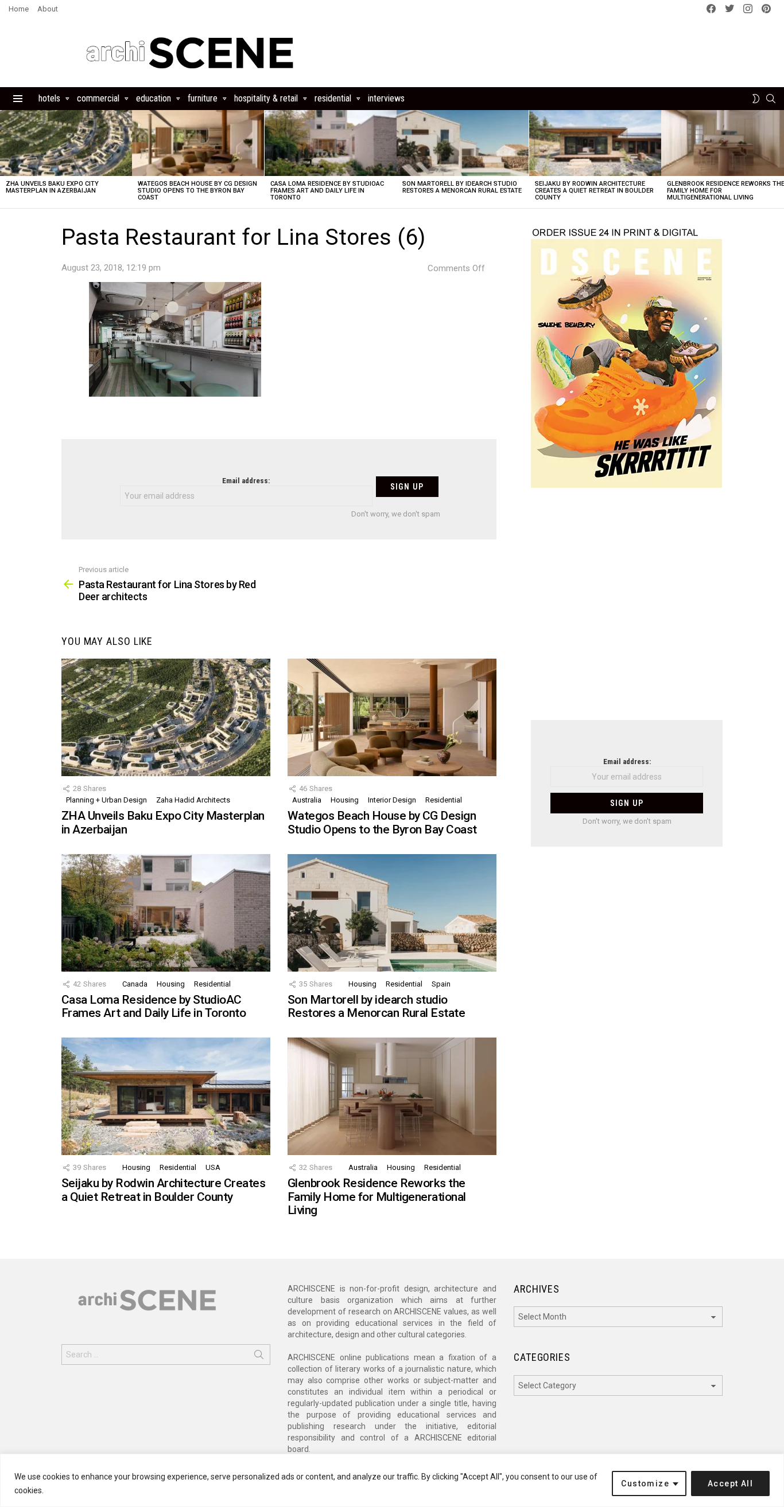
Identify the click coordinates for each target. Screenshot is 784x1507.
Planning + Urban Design (106, 800)
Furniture (203, 98)
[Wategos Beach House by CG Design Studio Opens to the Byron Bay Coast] (198, 143)
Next (778, 159)
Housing (345, 800)
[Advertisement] (627, 611)
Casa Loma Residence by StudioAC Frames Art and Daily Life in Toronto (327, 190)
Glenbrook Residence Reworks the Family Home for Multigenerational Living (377, 1196)
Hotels (49, 98)
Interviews (386, 98)
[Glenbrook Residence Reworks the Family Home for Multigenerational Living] (392, 1096)
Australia (306, 800)
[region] (392, 1480)
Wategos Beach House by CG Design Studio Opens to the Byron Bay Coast (197, 190)
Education (153, 98)
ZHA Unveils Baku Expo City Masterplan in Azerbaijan (52, 187)
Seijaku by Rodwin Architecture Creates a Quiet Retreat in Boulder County (594, 190)
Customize (645, 1483)
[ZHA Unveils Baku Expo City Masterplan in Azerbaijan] (66, 143)
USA (212, 1167)
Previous (5, 159)
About (47, 9)
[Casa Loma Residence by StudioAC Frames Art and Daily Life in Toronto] (331, 143)
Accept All (730, 1483)
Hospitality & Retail (266, 98)
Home (19, 9)
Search (258, 1356)
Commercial (98, 98)
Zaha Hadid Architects (193, 800)
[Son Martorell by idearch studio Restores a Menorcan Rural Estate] (463, 143)
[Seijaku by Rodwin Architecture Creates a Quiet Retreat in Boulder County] (595, 143)
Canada (135, 984)
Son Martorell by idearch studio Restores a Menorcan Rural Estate (462, 187)
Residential (333, 98)
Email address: (246, 480)
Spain (441, 984)
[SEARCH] (770, 98)
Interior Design (392, 800)
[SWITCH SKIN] (755, 98)
